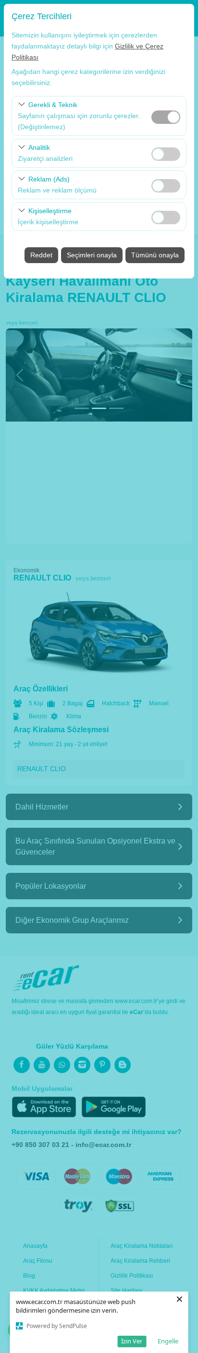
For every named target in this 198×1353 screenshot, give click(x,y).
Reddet (41, 255)
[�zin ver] (165, 153)
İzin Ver (131, 1341)
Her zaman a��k (165, 117)
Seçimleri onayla (92, 255)
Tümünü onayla (155, 255)
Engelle (168, 1341)
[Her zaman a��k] (165, 116)
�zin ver (165, 154)
